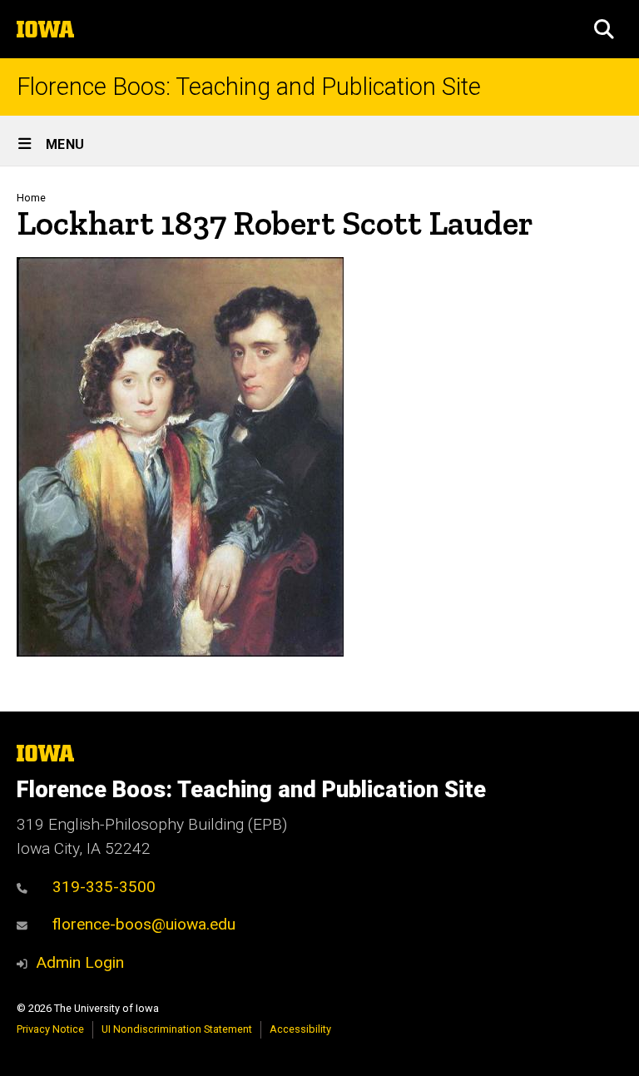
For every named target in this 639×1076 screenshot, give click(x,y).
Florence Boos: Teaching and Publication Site (249, 87)
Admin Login (80, 962)
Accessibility (300, 1029)
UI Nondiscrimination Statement (177, 1029)
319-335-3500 (104, 886)
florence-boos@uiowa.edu (143, 924)
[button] (604, 29)
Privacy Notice (50, 1029)
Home (31, 197)
